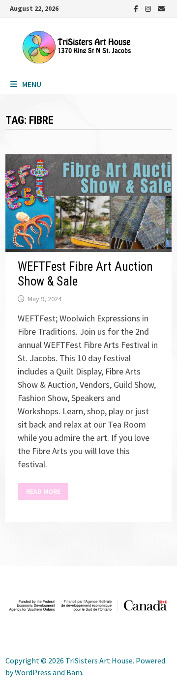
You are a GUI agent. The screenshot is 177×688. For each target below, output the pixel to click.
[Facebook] (137, 8)
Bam (74, 672)
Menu (31, 84)
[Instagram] (149, 8)
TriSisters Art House (99, 660)
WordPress (33, 672)
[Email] (161, 8)
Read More (43, 491)
